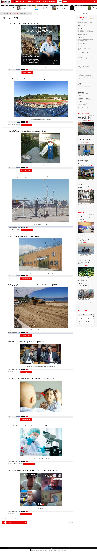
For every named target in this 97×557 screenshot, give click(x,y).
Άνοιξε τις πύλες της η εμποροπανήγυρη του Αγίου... (84, 85)
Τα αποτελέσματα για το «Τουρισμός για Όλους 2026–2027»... (86, 21)
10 (93, 318)
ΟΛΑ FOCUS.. (45, 551)
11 (79, 319)
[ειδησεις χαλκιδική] (14, 1)
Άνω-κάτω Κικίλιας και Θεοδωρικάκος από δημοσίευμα (26, 342)
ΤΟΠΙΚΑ (17, 1)
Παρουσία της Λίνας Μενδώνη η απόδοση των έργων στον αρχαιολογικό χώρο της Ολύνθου (30, 8)
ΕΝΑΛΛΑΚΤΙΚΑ (54, 552)
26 (81, 323)
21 (86, 321)
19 (81, 321)
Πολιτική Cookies (55, 546)
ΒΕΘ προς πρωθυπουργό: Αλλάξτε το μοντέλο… (85, 217)
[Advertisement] (34, 535)
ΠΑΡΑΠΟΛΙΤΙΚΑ (19, 552)
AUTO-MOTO (24, 552)
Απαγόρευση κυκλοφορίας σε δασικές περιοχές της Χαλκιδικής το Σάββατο (47, 7)
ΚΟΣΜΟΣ (29, 1)
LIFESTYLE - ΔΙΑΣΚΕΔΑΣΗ (36, 552)
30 (90, 323)
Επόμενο (22, 522)
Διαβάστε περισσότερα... (27, 72)
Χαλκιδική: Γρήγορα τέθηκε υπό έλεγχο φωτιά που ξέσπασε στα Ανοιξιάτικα (12, 7)
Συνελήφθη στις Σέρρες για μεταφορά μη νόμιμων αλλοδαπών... (86, 31)
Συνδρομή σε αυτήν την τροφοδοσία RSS (10, 518)
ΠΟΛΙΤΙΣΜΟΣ (47, 1)
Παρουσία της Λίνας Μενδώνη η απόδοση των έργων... (85, 67)
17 (93, 319)
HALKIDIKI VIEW (71, 552)
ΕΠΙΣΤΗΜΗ (62, 552)
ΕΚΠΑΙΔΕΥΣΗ (58, 552)
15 (88, 319)
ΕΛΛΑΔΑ (26, 1)
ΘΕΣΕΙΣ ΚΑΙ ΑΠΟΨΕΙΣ (48, 552)
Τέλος (25, 522)
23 (90, 321)
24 (93, 321)
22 (88, 321)
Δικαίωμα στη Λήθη (42, 546)
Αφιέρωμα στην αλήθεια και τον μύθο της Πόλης (24, 23)
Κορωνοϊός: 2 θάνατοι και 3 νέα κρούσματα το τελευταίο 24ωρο (29, 426)
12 (81, 319)
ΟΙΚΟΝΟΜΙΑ (38, 1)
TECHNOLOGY (66, 552)
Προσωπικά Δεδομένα (48, 546)
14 (86, 319)
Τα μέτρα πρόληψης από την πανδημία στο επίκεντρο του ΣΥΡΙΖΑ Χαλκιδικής (33, 470)
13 (83, 319)
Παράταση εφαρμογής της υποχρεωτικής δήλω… (84, 262)
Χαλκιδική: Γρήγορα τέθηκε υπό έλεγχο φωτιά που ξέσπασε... (85, 58)
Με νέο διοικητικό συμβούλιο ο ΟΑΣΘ (85, 49)
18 (79, 321)
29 (88, 323)
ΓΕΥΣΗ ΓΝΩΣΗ (43, 552)
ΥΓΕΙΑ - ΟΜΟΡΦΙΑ (14, 463)
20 (83, 321)
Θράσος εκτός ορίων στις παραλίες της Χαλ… (85, 117)
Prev (92, 115)
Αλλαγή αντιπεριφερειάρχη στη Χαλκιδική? (85, 185)
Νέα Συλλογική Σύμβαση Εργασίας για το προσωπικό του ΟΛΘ (28, 177)
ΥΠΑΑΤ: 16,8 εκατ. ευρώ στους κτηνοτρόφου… (85, 284)
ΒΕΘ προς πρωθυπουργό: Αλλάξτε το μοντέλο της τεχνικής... (85, 40)
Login (94, 1)
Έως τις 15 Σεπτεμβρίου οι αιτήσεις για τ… (85, 239)
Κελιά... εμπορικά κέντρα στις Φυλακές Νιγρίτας (23, 236)
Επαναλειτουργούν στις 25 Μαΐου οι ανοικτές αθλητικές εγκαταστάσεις (31, 79)
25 (79, 323)
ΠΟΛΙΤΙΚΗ (33, 1)
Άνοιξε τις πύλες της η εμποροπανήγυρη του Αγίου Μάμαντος (66, 7)
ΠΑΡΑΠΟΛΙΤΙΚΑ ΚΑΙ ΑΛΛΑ (89, 120)
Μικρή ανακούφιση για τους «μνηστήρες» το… (85, 140)
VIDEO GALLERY (76, 552)
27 (83, 323)
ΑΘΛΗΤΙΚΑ (43, 1)
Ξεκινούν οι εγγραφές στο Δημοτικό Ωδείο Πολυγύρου (83, 7)
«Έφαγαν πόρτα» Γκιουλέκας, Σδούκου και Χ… (85, 161)
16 (90, 319)
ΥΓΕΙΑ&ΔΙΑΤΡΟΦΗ (54, 1)
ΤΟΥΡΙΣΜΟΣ (22, 1)
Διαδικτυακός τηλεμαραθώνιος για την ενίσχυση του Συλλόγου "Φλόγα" (31, 378)
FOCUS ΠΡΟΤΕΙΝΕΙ (14, 552)
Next (93, 115)
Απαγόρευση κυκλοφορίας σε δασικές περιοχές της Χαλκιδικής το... (85, 77)
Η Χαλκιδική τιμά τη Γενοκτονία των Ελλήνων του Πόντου (27, 131)
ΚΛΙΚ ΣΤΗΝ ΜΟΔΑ (29, 552)
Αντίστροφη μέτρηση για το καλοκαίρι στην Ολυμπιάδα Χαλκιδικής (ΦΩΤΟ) (32, 285)
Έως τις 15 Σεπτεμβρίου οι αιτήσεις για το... (86, 94)
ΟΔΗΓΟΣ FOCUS (65, 1)
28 (86, 323)
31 (93, 323)
